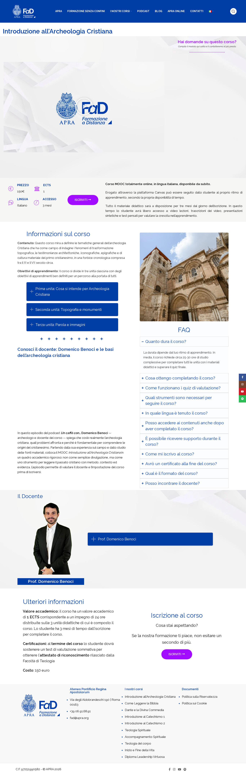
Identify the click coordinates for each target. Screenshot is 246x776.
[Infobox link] (16, 188)
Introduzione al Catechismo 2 (145, 723)
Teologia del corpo (138, 743)
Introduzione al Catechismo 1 (145, 716)
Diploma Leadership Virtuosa (145, 757)
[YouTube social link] (179, 769)
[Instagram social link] (174, 769)
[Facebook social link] (169, 769)
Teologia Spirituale (138, 730)
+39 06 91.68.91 (80, 711)
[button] (84, 107)
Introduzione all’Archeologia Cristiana (150, 696)
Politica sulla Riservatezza (199, 696)
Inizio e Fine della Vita (139, 750)
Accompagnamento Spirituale (145, 737)
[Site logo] (24, 11)
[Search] (233, 11)
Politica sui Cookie (194, 703)
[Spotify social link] (184, 769)
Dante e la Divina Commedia (144, 710)
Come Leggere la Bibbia (141, 703)
